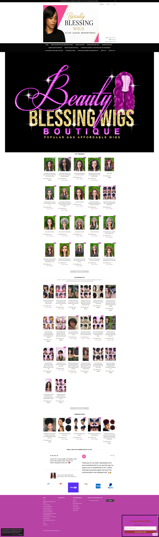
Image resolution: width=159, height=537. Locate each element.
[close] (115, 1)
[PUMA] (61, 484)
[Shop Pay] (73, 488)
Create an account (112, 41)
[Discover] (85, 484)
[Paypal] (110, 486)
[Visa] (48, 484)
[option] (49, 430)
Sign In (106, 41)
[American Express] (98, 486)
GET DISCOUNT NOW (140, 532)
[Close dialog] (158, 516)
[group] (49, 178)
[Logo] (71, 23)
